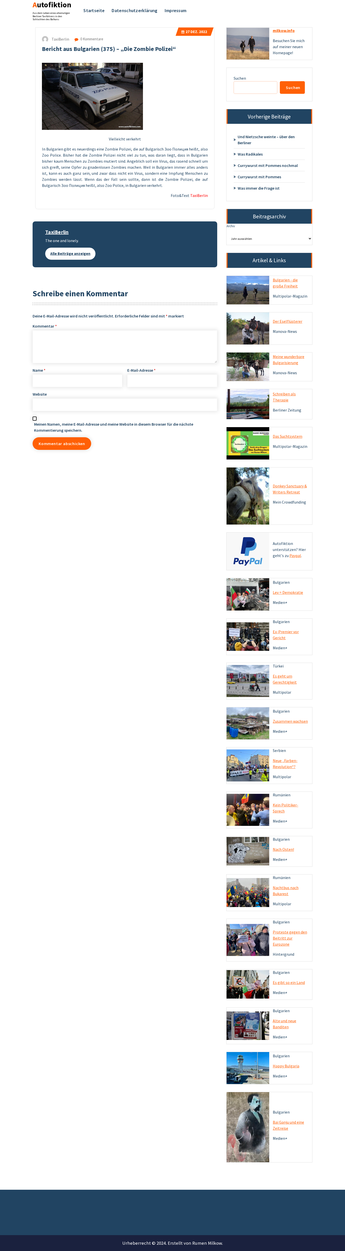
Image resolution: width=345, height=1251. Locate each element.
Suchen (240, 78)
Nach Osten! (283, 849)
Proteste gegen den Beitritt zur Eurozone (290, 938)
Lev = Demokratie (288, 592)
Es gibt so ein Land (289, 982)
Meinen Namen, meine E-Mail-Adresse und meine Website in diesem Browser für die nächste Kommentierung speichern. (113, 427)
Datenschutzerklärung (134, 10)
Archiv (231, 226)
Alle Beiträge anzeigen (70, 253)
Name (39, 370)
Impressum (176, 10)
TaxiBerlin (57, 232)
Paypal (295, 555)
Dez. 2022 (196, 31)
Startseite (94, 10)
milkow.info (284, 30)
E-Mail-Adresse (141, 370)
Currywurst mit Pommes (259, 176)
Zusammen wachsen (290, 721)
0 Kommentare (91, 39)
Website (40, 394)
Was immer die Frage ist (259, 188)
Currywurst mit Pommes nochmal (268, 165)
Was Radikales (250, 154)
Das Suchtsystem (287, 436)
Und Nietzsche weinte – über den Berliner (266, 139)
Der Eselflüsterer (287, 321)
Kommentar (45, 326)
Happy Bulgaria (286, 1065)
